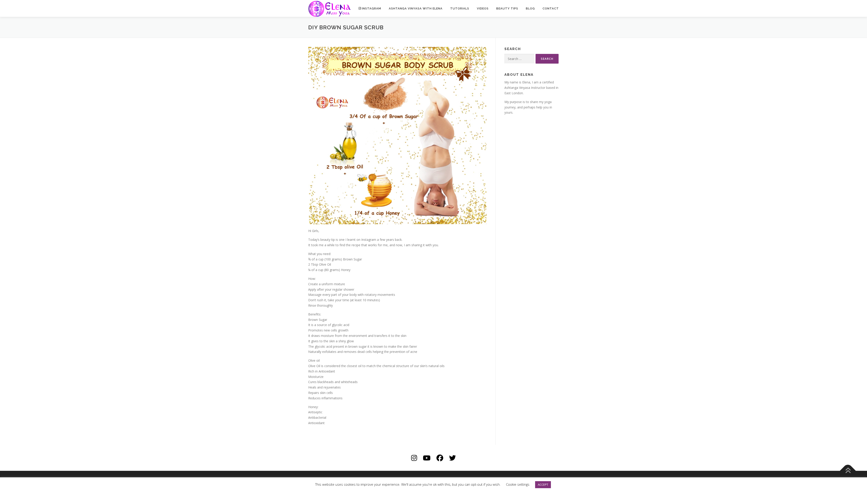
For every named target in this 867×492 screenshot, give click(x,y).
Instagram (371, 8)
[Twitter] (452, 457)
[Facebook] (439, 457)
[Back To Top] (848, 471)
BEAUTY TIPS (507, 8)
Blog (530, 8)
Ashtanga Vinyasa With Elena (416, 8)
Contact (551, 8)
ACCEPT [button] (543, 485)
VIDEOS (483, 8)
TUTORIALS (459, 8)
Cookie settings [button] (517, 484)
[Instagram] (414, 457)
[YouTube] (427, 457)
